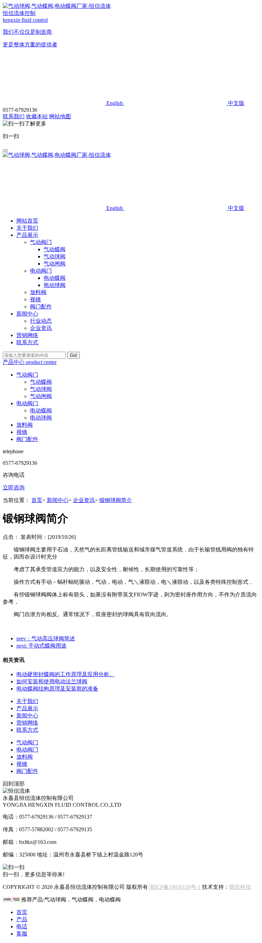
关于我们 (27, 228)
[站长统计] (11, 899)
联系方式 (27, 342)
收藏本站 (37, 116)
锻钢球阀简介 (115, 500)
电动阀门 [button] (27, 403)
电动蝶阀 (55, 278)
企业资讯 (41, 328)
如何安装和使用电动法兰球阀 (51, 681)
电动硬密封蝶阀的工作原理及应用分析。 (65, 674)
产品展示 (27, 708)
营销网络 (27, 335)
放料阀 (38, 292)
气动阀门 (41, 242)
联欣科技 (240, 887)
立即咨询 (14, 487)
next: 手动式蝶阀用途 (41, 646)
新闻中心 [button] (27, 314)
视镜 (35, 299)
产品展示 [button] (27, 235)
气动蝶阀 (55, 249)
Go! (73, 355)
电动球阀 (55, 285)
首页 (36, 500)
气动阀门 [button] (27, 375)
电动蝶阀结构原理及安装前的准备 (57, 688)
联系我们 (14, 116)
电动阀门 (41, 271)
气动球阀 (55, 256)
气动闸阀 (55, 264)
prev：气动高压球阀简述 (45, 638)
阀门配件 (41, 306)
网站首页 (27, 221)
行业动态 (41, 321)
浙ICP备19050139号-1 (175, 887)
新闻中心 (58, 500)
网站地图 (60, 116)
